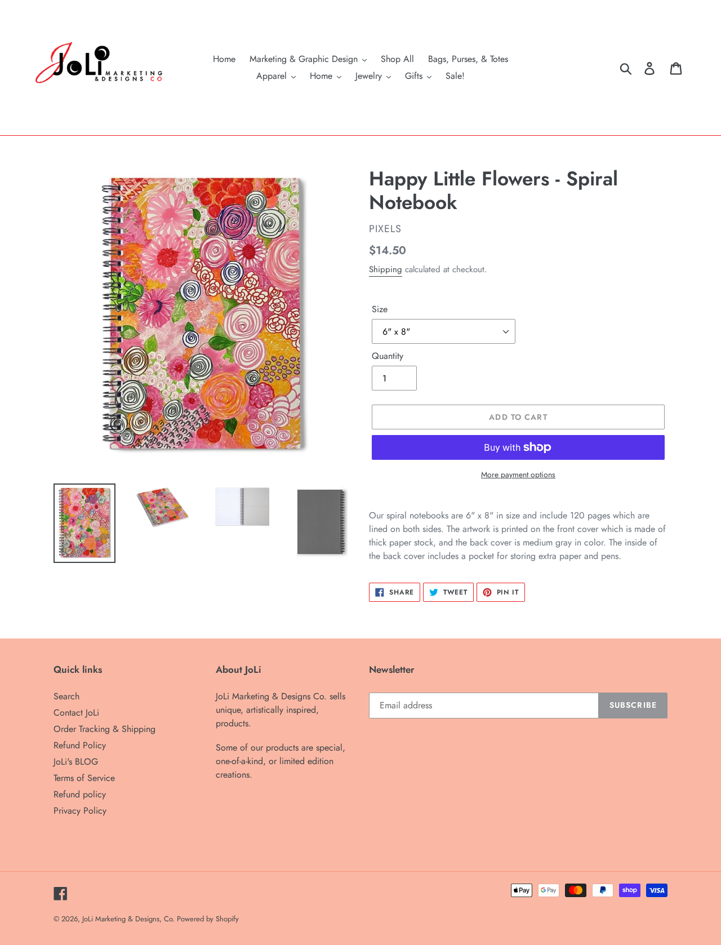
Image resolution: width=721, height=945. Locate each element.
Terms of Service (84, 777)
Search (66, 696)
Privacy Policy (80, 810)
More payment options (518, 474)
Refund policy (80, 794)
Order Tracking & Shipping (104, 728)
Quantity (387, 355)
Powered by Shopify (208, 918)
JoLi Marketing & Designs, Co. (129, 918)
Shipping (385, 269)
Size (380, 309)
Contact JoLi (76, 712)
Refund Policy (80, 745)
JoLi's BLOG (76, 761)
